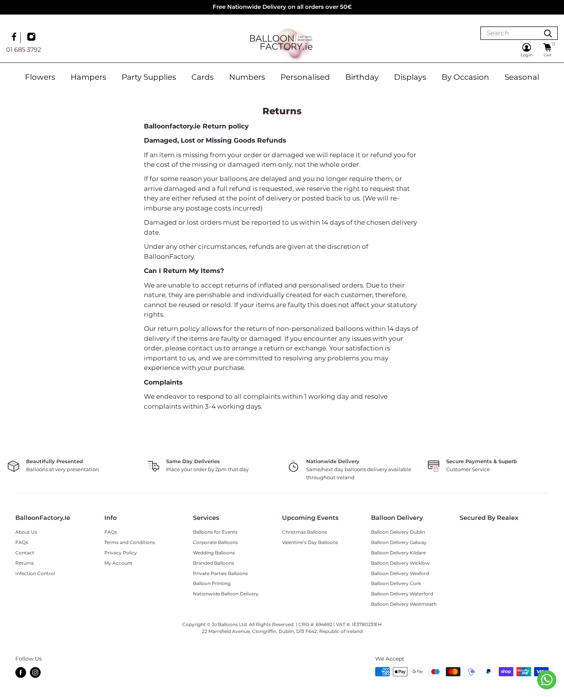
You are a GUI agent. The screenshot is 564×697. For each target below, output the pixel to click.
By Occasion (465, 77)
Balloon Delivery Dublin (398, 532)
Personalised (305, 77)
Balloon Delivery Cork (396, 583)
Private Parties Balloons (220, 573)
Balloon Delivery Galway (399, 542)
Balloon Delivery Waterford (402, 594)
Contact (24, 553)
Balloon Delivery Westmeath (404, 604)
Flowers (40, 77)
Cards (202, 77)
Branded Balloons (213, 563)
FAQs (21, 542)
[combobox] (509, 33)
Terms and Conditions (129, 542)
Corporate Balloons (215, 542)
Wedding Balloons (214, 553)
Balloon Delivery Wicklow (400, 563)
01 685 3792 (23, 49)
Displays (410, 77)
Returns (24, 563)
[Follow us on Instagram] (32, 37)
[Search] (547, 33)
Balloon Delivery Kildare (398, 553)
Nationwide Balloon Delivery (226, 594)
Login (527, 55)
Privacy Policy (120, 553)
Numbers (247, 77)
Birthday (362, 77)
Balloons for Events (215, 532)
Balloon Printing (212, 583)
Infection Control (35, 573)
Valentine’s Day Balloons (310, 542)
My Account (118, 563)
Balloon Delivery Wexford (400, 573)
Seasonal (522, 77)
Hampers (88, 77)
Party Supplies (149, 77)
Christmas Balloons (304, 532)
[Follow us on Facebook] (15, 37)
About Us (26, 532)
